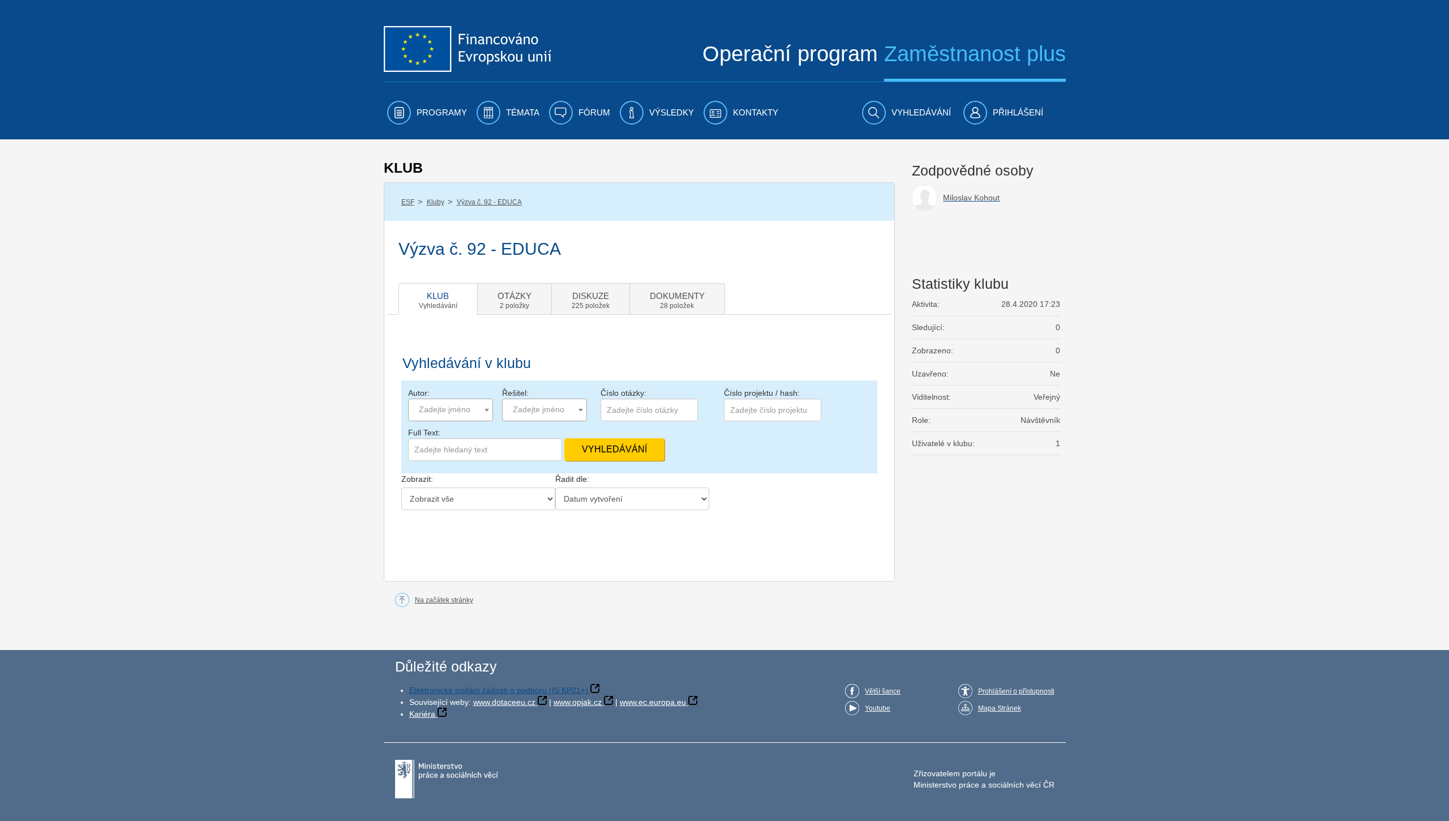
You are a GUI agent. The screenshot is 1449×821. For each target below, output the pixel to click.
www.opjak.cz (578, 702)
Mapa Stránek (999, 708)
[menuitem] (427, 112)
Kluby (435, 202)
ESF (407, 202)
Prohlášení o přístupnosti (1016, 691)
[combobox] (450, 410)
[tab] (438, 299)
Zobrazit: (417, 479)
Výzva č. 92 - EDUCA (489, 202)
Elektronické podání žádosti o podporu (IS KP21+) (498, 690)
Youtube (877, 708)
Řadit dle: (572, 479)
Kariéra (422, 714)
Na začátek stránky (444, 600)
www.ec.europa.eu (653, 702)
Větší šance (883, 691)
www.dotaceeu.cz (504, 702)
